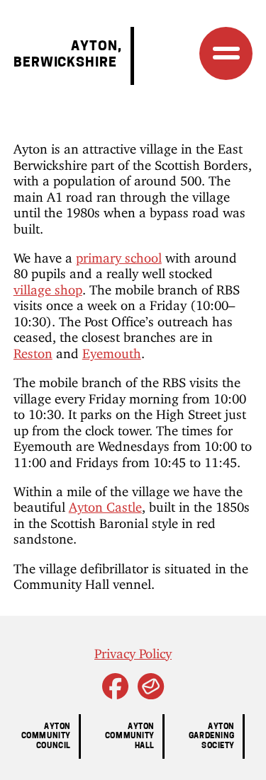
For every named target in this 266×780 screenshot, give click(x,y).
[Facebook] (115, 693)
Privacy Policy (133, 650)
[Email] (150, 693)
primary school (119, 255)
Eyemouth (111, 350)
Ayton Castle (105, 504)
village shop (47, 287)
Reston (32, 350)
